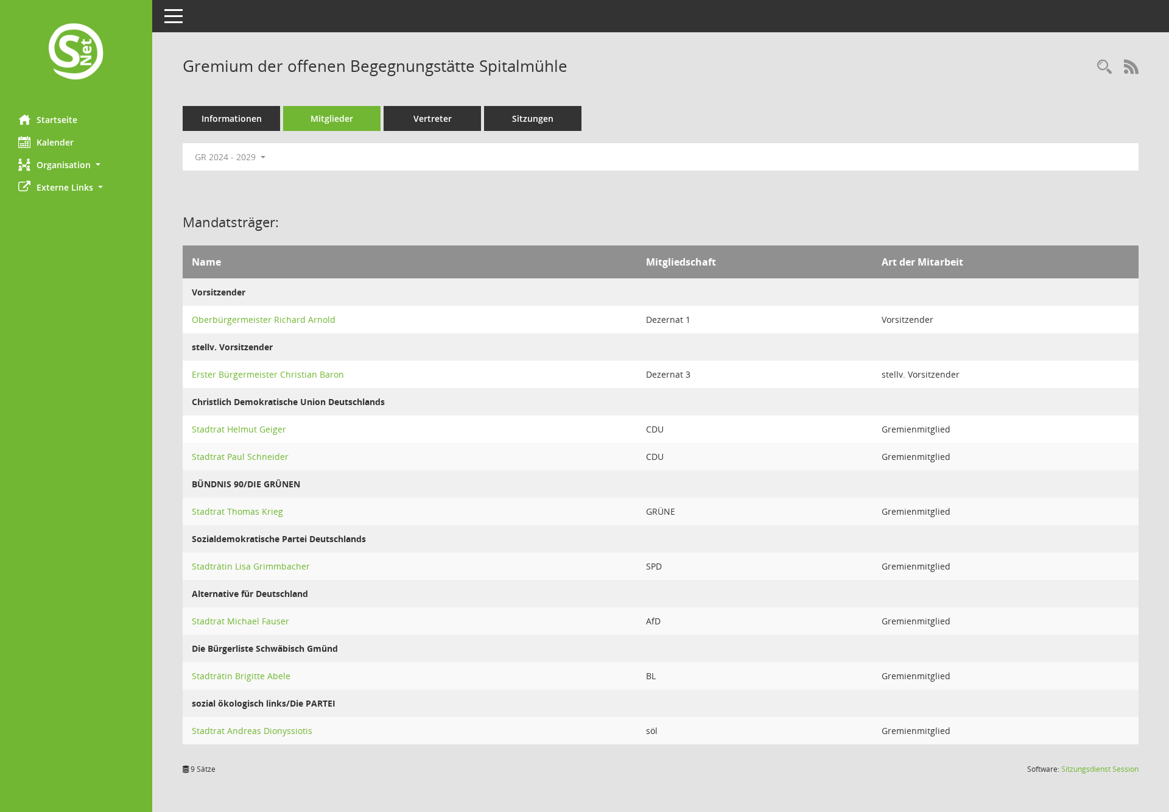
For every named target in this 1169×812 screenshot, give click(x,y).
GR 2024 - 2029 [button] (226, 157)
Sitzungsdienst (1100, 769)
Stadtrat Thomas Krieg (237, 511)
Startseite (57, 119)
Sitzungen (532, 118)
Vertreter (432, 118)
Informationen (232, 118)
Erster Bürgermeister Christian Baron (268, 374)
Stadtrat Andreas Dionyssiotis (252, 730)
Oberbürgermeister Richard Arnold (263, 319)
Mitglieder (332, 118)
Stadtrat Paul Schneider (240, 456)
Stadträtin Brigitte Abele (241, 676)
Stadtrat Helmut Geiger (239, 429)
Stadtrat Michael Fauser (240, 621)
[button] (76, 165)
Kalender (55, 142)
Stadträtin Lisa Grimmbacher (251, 566)
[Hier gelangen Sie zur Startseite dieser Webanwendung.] (76, 52)
